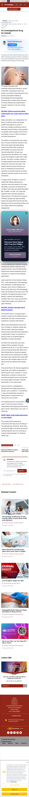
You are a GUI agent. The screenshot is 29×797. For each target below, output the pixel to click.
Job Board (14, 704)
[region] (14, 778)
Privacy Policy (14, 709)
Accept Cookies (14, 794)
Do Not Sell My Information (14, 706)
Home (3, 743)
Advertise (14, 700)
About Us (10, 743)
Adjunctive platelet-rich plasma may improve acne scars (9, 450)
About (14, 698)
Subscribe (21, 470)
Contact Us (14, 702)
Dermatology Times (6, 22)
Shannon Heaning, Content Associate (13, 522)
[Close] (27, 762)
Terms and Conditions (14, 707)
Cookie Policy (13, 782)
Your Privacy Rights (14, 711)
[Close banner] (27, 2)
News (16, 743)
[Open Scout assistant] (20, 4)
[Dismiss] (26, 213)
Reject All (14, 789)
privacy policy (8, 475)
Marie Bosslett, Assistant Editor (12, 583)
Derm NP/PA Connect (18, 484)
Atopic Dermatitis (6, 484)
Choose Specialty (12, 9)
